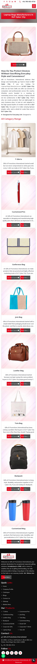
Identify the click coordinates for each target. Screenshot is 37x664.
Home (5, 586)
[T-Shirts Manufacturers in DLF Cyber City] (18, 140)
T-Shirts (18, 159)
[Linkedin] (12, 1)
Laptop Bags (7, 630)
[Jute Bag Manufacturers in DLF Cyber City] (18, 298)
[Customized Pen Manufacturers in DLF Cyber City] (18, 193)
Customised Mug (18, 528)
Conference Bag (18, 264)
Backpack (18, 476)
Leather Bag (18, 371)
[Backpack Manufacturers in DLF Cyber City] (18, 457)
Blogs (5, 595)
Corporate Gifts (8, 627)
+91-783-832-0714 (28, 1)
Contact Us (6, 598)
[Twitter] (7, 1)
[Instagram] (9, 1)
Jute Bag (18, 317)
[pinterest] (15, 1)
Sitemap (5, 601)
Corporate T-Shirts (25, 627)
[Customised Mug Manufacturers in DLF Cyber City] (18, 509)
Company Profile (8, 589)
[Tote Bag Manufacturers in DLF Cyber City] (18, 404)
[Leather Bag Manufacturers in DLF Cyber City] (18, 351)
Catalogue (6, 592)
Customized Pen (18, 212)
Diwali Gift (23, 624)
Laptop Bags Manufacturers (11, 86)
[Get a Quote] (3, 660)
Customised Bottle (8, 624)
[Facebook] (4, 1)
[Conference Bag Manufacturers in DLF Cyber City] (18, 245)
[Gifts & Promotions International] (7, 6)
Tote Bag (18, 423)
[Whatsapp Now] (3, 656)
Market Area (7, 604)
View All (22, 630)
